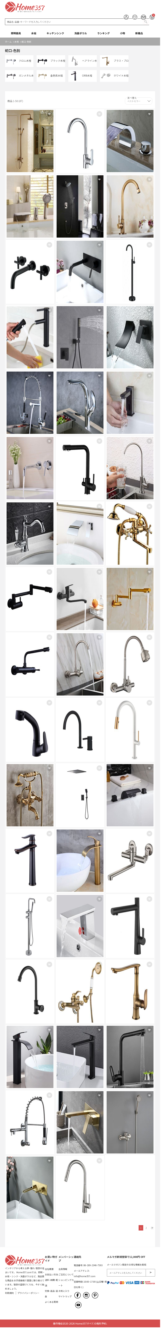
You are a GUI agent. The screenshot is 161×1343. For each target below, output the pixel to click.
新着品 (139, 33)
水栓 (33, 33)
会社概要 (49, 1269)
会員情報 (62, 1269)
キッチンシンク (55, 33)
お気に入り (63, 1290)
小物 (122, 33)
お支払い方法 (51, 1274)
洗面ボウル (80, 33)
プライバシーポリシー (28, 1292)
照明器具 (16, 33)
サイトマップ (65, 1296)
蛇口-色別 (26, 41)
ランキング (103, 33)
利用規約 (9, 1292)
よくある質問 (51, 1301)
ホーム (8, 41)
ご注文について (66, 1274)
